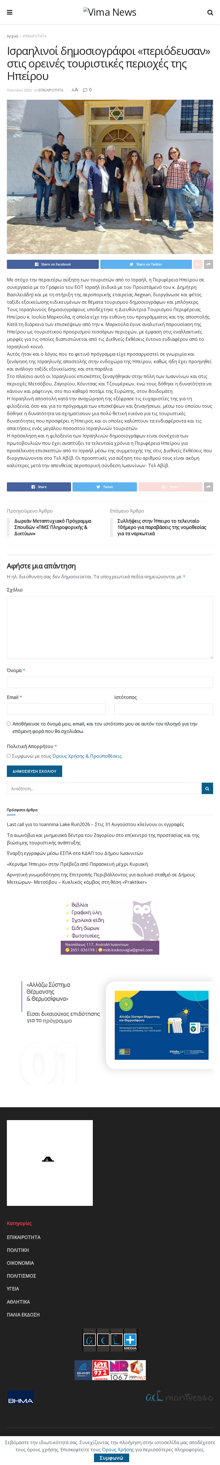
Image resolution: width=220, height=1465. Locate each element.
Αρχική (12, 36)
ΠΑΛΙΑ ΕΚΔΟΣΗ (23, 1315)
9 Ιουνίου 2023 (19, 90)
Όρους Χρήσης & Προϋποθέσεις (87, 756)
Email (14, 697)
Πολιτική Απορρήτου (32, 746)
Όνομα (16, 670)
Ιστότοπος (125, 697)
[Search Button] (207, 788)
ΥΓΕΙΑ (13, 1289)
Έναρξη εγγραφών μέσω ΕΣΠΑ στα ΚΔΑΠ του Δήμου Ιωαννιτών (75, 853)
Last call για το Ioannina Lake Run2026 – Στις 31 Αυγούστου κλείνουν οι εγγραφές (95, 824)
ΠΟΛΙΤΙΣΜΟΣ (21, 1276)
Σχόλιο (15, 590)
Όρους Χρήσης (118, 1449)
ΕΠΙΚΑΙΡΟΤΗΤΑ (35, 36)
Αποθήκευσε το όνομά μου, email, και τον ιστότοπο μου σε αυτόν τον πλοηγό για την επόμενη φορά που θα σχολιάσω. (105, 727)
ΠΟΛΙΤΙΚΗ (18, 1250)
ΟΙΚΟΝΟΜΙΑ (20, 1263)
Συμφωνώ (111, 1458)
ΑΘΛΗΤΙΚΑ (18, 1302)
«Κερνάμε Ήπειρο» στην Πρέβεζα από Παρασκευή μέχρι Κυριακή (77, 864)
